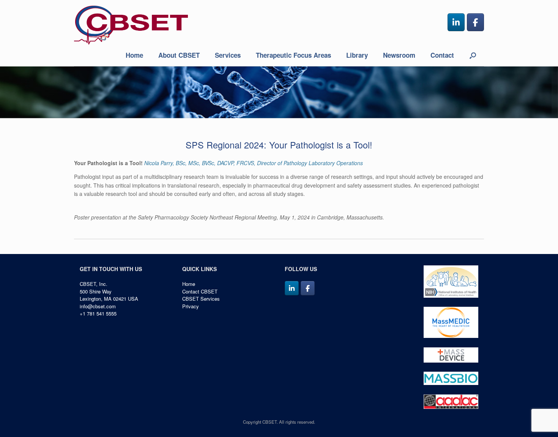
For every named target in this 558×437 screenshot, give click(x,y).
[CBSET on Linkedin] (456, 22)
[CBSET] (131, 25)
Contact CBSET (200, 291)
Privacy (190, 306)
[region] (279, 92)
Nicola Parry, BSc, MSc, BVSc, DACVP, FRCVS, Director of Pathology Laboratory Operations (253, 163)
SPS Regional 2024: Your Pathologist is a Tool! (279, 144)
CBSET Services (201, 298)
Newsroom (399, 55)
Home (134, 55)
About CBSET (179, 55)
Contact (442, 55)
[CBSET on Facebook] (475, 22)
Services (228, 55)
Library (357, 55)
